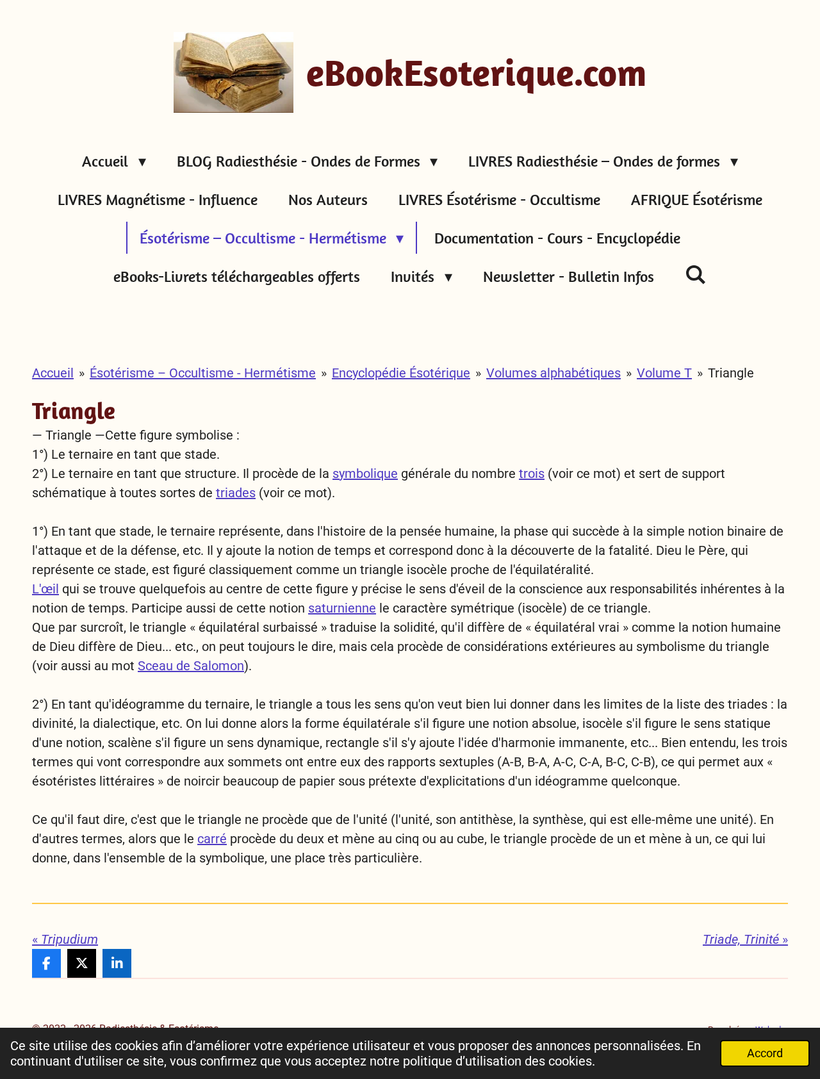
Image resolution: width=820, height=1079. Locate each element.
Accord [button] (765, 1053)
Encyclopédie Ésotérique (401, 373)
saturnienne (342, 608)
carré (212, 838)
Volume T (664, 373)
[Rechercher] (696, 274)
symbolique (365, 473)
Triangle (731, 373)
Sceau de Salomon (191, 665)
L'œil (45, 589)
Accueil (53, 373)
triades (236, 492)
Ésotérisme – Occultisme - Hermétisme (203, 373)
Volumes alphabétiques (553, 373)
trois (532, 473)
